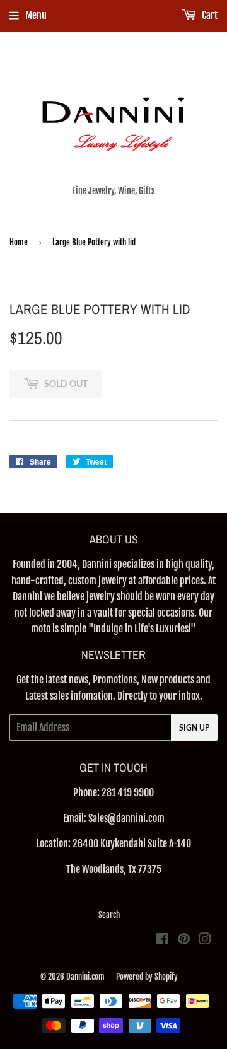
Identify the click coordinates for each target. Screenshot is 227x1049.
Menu (36, 15)
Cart (209, 15)
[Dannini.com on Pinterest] (183, 940)
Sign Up (194, 728)
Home (18, 242)
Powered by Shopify (147, 976)
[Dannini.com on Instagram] (205, 940)
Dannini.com (85, 976)
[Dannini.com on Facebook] (162, 940)
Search (109, 915)
